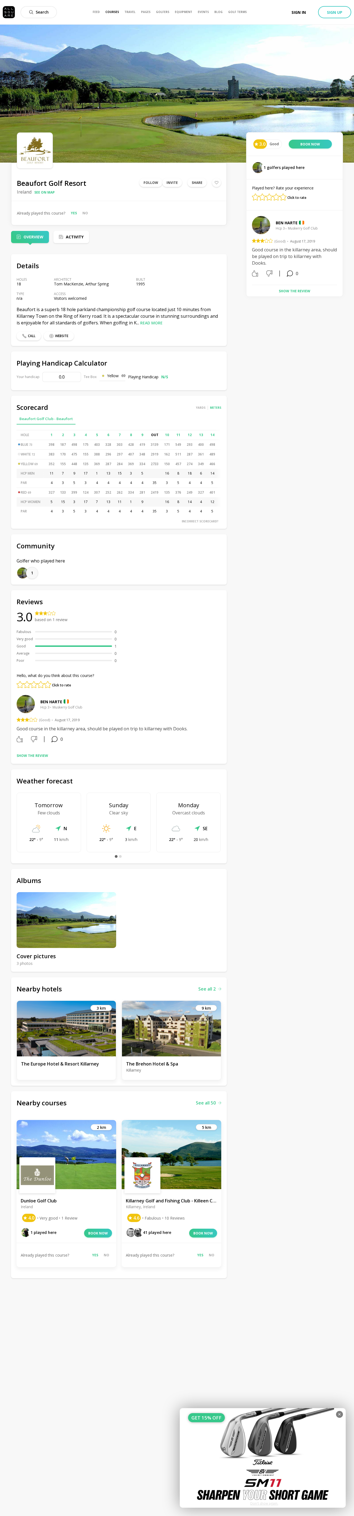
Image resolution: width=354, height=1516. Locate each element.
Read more (151, 322)
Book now (98, 1233)
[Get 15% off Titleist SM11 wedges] (263, 1458)
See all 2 (207, 989)
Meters (215, 408)
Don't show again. (264, 1503)
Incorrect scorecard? (200, 521)
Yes (74, 213)
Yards (200, 408)
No (85, 213)
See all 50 (206, 1103)
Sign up (334, 12)
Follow (151, 182)
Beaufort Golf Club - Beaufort (46, 418)
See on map (44, 192)
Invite (172, 182)
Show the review (32, 755)
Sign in (298, 12)
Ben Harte (51, 701)
